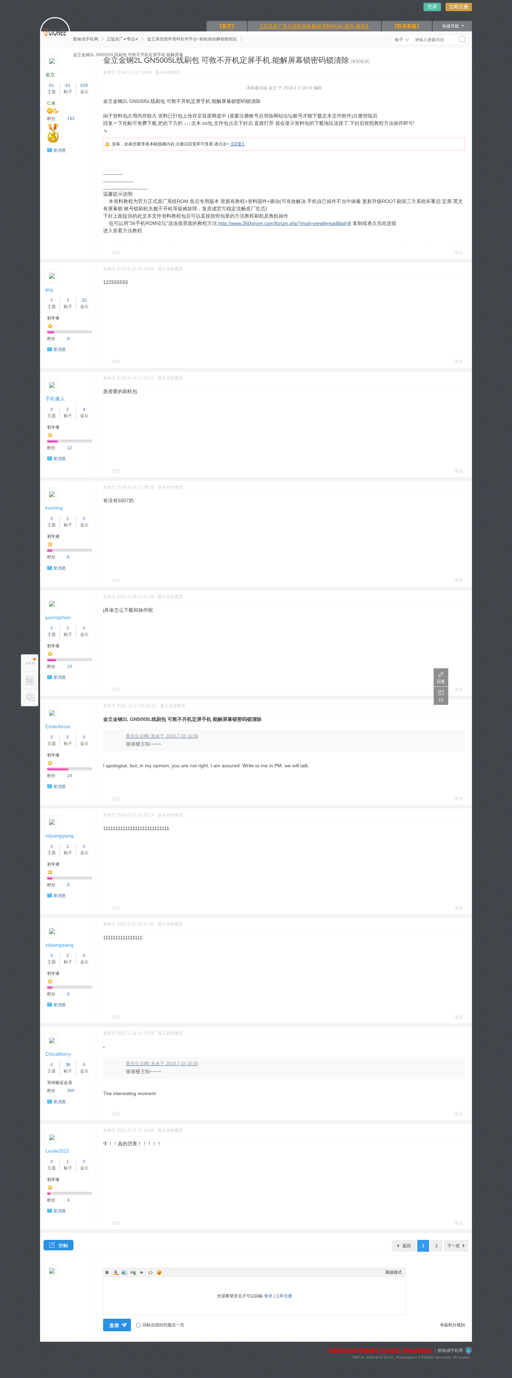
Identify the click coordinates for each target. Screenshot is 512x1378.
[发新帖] (58, 1245)
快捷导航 (450, 26)
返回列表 (406, 1247)
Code (150, 1272)
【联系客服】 (406, 26)
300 (71, 1090)
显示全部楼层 (167, 72)
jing (49, 289)
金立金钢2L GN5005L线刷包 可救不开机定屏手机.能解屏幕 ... (130, 54)
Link (133, 1272)
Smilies (159, 1272)
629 (84, 85)
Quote (141, 1272)
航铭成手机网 (85, 39)
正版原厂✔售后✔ (123, 39)
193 (71, 118)
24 (69, 775)
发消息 (59, 150)
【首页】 (226, 26)
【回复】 (237, 144)
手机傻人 (55, 398)
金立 (50, 74)
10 (69, 666)
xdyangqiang (59, 835)
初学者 (53, 318)
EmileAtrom (58, 726)
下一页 (453, 1245)
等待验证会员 (59, 1082)
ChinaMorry (58, 1054)
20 (84, 300)
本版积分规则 (452, 1325)
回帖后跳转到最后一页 (163, 1325)
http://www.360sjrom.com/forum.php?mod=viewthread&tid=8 (284, 223)
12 (69, 447)
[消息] (29, 697)
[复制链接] (360, 61)
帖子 (399, 39)
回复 (116, 252)
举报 (459, 252)
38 (67, 1064)
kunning (54, 508)
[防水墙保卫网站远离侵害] (468, 1350)
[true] (463, 40)
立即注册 (458, 6)
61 (51, 85)
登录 (432, 6)
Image (124, 1272)
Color (115, 1272)
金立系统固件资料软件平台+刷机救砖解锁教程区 (192, 39)
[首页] (55, 32)
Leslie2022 (57, 1151)
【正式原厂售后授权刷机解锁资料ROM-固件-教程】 (314, 26)
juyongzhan (58, 617)
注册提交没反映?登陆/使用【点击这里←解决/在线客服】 (380, 1350)
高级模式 (393, 1272)
